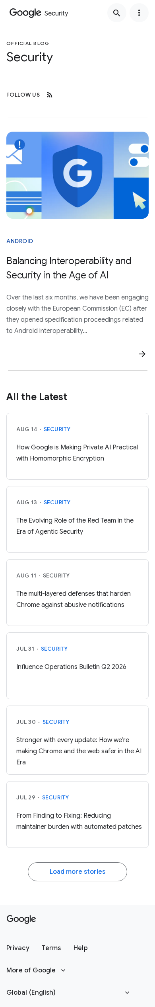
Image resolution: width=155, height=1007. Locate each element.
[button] (18, 948)
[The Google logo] (21, 919)
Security (57, 429)
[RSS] (49, 94)
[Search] (116, 12)
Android (19, 241)
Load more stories (77, 872)
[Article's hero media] (77, 175)
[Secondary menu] (139, 12)
